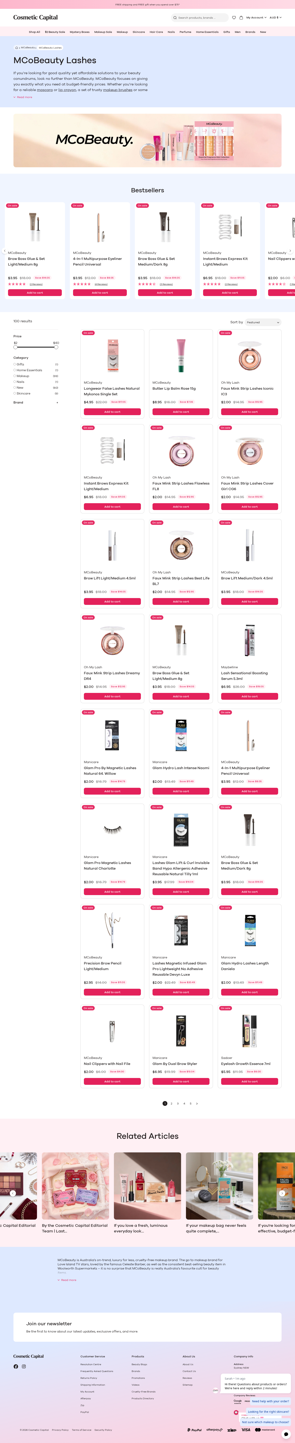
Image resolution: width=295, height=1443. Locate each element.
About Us (188, 1364)
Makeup (122, 32)
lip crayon (67, 90)
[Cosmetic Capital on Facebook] (15, 1366)
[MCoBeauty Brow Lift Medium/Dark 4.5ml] (249, 545)
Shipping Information (92, 1385)
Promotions (138, 1378)
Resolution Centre (90, 1364)
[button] (35, 284)
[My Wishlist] (234, 18)
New (263, 32)
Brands (250, 32)
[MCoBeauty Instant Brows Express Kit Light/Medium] (230, 227)
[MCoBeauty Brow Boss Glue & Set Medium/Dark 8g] (165, 227)
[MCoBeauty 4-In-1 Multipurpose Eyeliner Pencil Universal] (100, 227)
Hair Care (156, 32)
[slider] (15, 347)
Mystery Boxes (80, 32)
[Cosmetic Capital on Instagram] (23, 1366)
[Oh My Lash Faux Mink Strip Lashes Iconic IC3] (249, 355)
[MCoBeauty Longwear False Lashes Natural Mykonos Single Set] (112, 355)
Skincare (139, 32)
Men (238, 32)
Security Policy (103, 1430)
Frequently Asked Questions (96, 1371)
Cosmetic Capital (38, 1430)
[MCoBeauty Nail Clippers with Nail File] (112, 1031)
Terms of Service (81, 1430)
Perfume (185, 32)
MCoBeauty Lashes (50, 48)
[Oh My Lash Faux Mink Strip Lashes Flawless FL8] (181, 450)
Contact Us (189, 1371)
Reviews (187, 1378)
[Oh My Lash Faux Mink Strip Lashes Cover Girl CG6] (249, 450)
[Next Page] (197, 1103)
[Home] (16, 47)
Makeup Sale (103, 32)
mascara (45, 90)
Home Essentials (207, 32)
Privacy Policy (60, 1430)
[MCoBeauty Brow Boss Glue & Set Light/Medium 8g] (35, 227)
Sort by (236, 322)
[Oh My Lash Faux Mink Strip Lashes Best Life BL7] (181, 545)
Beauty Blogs (139, 1364)
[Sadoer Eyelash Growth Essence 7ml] (249, 1031)
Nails (171, 32)
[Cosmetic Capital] (35, 18)
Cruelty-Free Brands (144, 1391)
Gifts (226, 32)
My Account (254, 17)
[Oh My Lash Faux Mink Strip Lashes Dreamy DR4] (112, 640)
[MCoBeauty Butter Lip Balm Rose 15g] (181, 355)
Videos (135, 1385)
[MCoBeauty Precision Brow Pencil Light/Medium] (112, 930)
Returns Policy (88, 1378)
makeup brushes (117, 90)
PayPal (84, 1412)
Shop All (34, 32)
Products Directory (143, 1398)
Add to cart (35, 292)
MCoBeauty (28, 47)
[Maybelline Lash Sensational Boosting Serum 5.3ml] (249, 640)
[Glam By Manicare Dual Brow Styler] (181, 1031)
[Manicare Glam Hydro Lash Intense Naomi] (181, 735)
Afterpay (85, 1398)
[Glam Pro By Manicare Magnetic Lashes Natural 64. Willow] (112, 735)
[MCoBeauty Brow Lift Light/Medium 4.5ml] (112, 545)
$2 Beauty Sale (55, 32)
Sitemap (188, 1385)
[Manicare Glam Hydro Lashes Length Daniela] (249, 930)
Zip (82, 1405)
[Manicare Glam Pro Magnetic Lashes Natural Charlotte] (112, 830)
